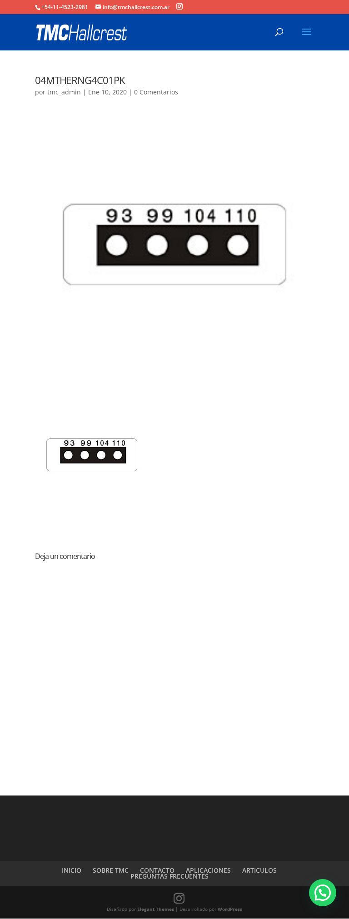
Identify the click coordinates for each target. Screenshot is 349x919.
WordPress (230, 909)
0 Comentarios (156, 92)
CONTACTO (157, 870)
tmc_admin (64, 92)
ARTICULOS (259, 870)
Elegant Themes (155, 909)
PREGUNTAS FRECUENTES (169, 876)
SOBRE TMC (111, 870)
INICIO (71, 870)
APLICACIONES (208, 870)
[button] (322, 892)
